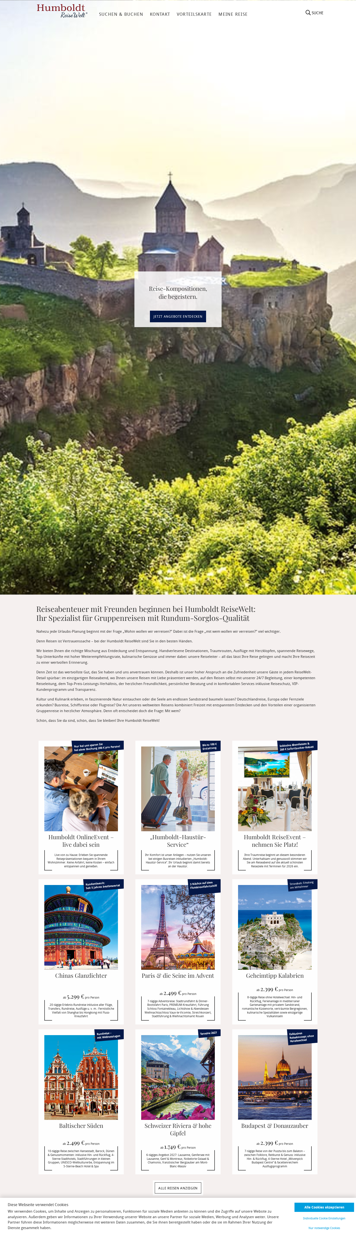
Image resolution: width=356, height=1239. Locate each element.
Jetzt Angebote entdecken (178, 316)
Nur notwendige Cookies (324, 1228)
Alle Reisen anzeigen (178, 1188)
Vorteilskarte (194, 14)
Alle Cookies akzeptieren (324, 1207)
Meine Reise (233, 14)
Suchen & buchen (121, 14)
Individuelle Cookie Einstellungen (324, 1218)
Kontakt (160, 14)
